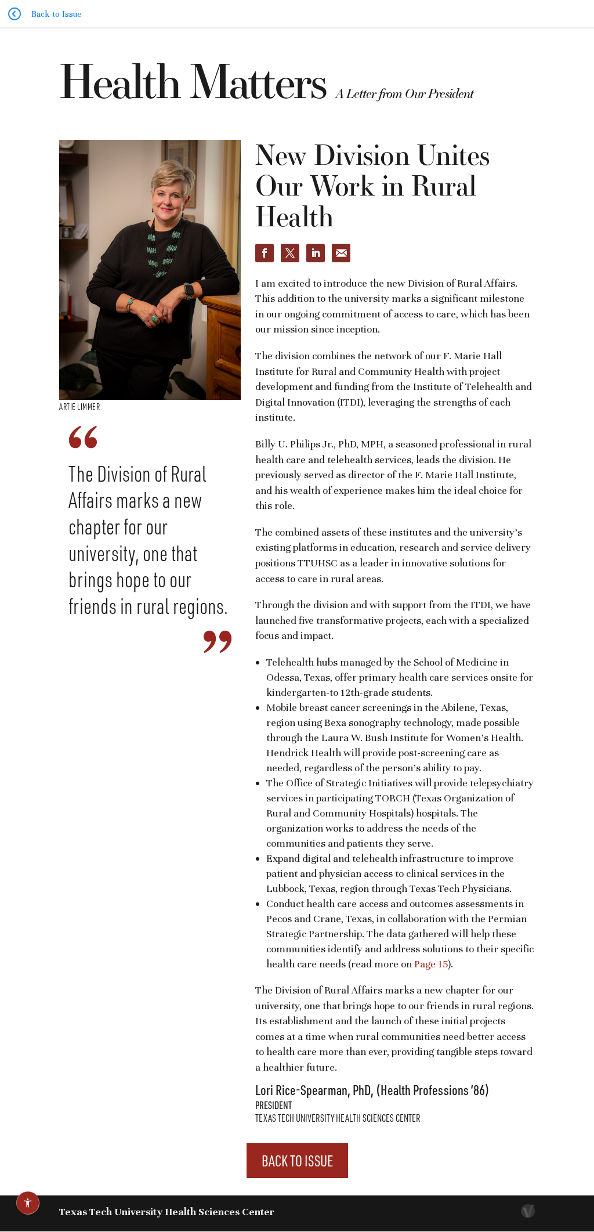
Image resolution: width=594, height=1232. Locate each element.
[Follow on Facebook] (264, 253)
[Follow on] (341, 253)
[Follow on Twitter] (290, 253)
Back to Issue (297, 1160)
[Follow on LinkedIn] (315, 253)
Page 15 (431, 964)
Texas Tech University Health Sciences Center (166, 1211)
